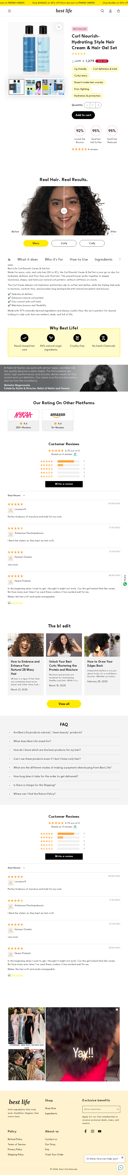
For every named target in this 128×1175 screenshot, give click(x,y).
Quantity (77, 105)
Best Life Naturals (68, 1169)
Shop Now (50, 1108)
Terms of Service (17, 1144)
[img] (15, 504)
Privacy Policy (15, 1149)
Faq (47, 1149)
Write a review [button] (64, 484)
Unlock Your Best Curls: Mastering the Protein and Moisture (63, 665)
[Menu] (9, 10)
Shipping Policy (16, 1155)
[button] (102, 10)
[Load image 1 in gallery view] (16, 87)
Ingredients (51, 1114)
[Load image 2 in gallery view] (33, 87)
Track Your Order (54, 1155)
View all (64, 704)
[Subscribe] (118, 1109)
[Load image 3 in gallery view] (49, 87)
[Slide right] (59, 87)
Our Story (50, 1144)
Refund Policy (15, 1139)
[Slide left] (12, 87)
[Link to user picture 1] (15, 608)
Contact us (51, 1139)
